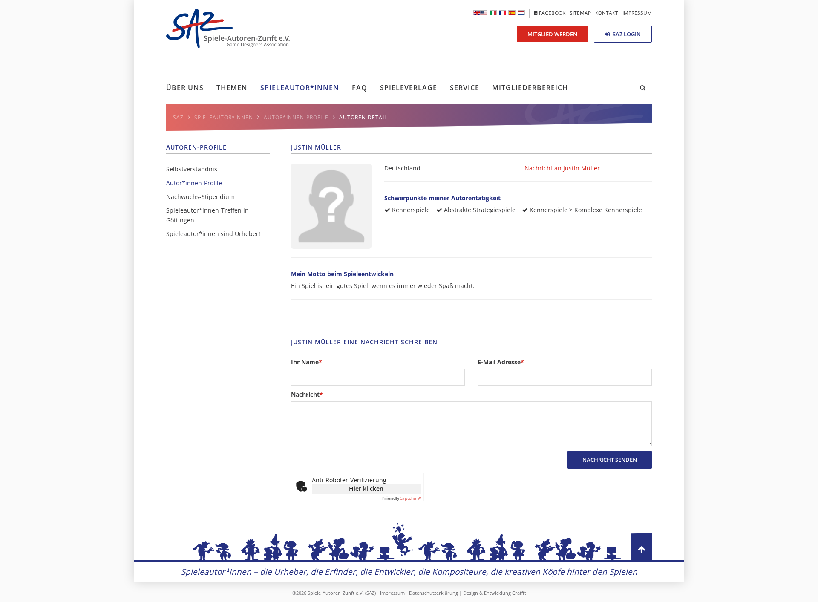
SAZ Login (626, 34)
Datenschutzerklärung (433, 593)
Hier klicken (366, 488)
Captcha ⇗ (401, 498)
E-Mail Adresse (501, 361)
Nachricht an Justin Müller (562, 168)
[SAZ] (502, 12)
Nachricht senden (609, 460)
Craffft (519, 593)
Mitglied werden (552, 34)
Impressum (392, 593)
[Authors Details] (480, 12)
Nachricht (307, 394)
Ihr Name (306, 361)
